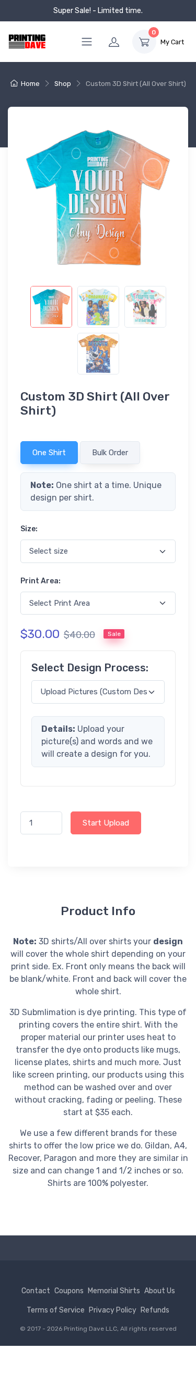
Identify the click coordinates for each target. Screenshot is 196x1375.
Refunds (155, 1310)
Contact (35, 1290)
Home (30, 84)
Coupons (69, 1290)
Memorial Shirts (114, 1290)
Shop (62, 84)
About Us (159, 1290)
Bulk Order (110, 452)
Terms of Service (56, 1310)
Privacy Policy (112, 1310)
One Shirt (49, 452)
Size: (29, 528)
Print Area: (40, 581)
